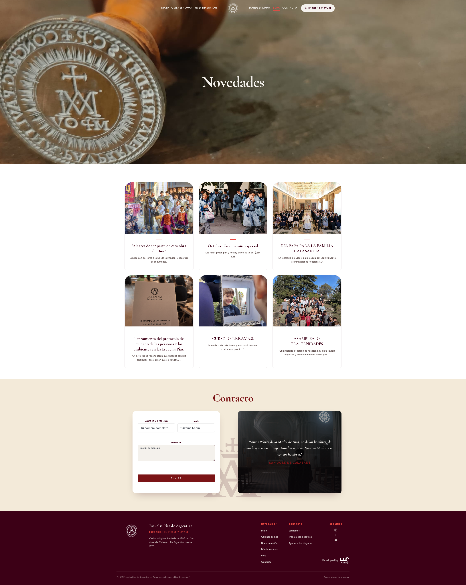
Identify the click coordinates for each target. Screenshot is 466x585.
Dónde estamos (260, 7)
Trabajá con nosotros (300, 536)
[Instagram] (335, 530)
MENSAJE (176, 442)
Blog (276, 7)
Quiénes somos (182, 7)
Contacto (289, 7)
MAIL (196, 421)
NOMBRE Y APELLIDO (156, 421)
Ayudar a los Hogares (300, 543)
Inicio (165, 7)
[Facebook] (335, 535)
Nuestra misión (206, 7)
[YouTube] (335, 540)
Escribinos (294, 530)
